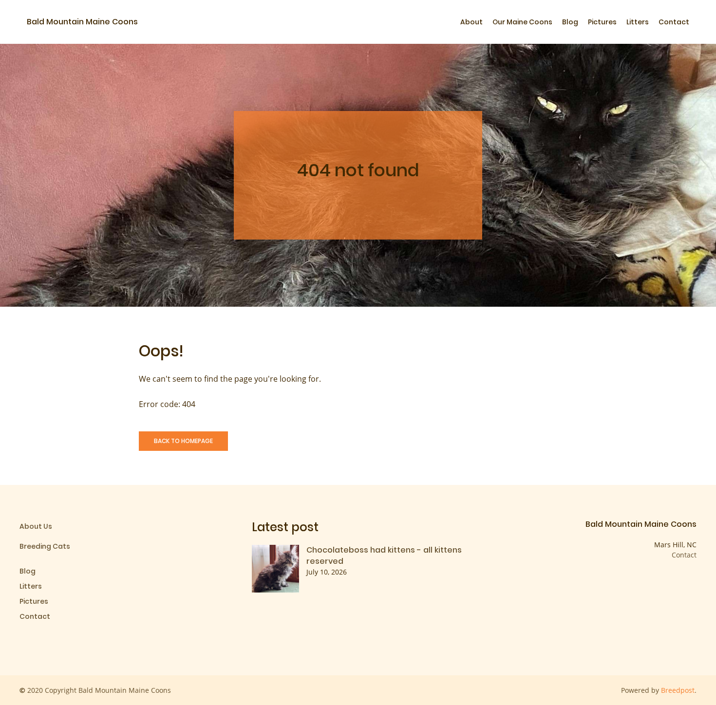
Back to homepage (183, 441)
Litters (637, 22)
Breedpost (678, 690)
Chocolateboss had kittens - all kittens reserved (384, 555)
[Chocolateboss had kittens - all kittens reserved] (276, 568)
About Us (35, 526)
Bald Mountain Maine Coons (82, 21)
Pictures (602, 22)
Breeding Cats (44, 546)
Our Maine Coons (522, 22)
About (471, 22)
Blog (570, 22)
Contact (674, 22)
